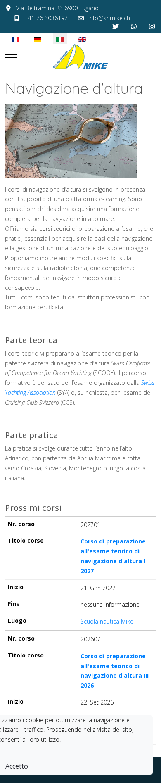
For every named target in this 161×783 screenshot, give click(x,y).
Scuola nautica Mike (106, 621)
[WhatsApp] (134, 26)
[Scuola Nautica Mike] (80, 57)
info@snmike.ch (109, 18)
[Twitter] (115, 26)
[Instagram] (152, 26)
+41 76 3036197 (46, 18)
